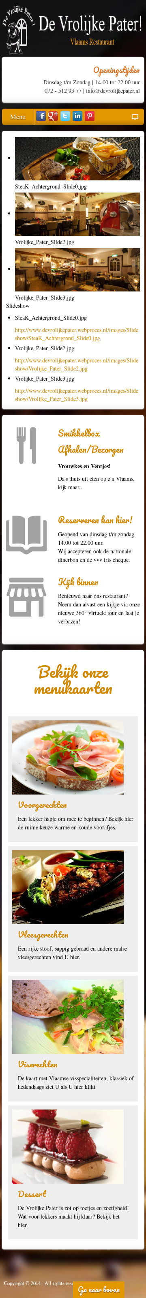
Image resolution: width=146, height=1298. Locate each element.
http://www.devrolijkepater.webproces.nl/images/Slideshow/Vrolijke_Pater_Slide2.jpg (76, 364)
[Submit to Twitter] (65, 116)
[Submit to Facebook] (41, 116)
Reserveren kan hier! (95, 520)
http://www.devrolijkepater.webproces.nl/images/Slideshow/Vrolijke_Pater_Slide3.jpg (76, 395)
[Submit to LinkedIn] (77, 116)
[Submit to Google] (53, 116)
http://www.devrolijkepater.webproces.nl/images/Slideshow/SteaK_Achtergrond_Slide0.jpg (76, 334)
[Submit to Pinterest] (89, 116)
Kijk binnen (78, 582)
